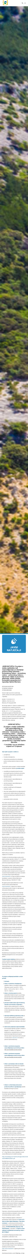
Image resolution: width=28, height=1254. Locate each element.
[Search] (21, 3)
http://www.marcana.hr (8, 1248)
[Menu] (25, 3)
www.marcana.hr (6, 876)
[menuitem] (21, 3)
